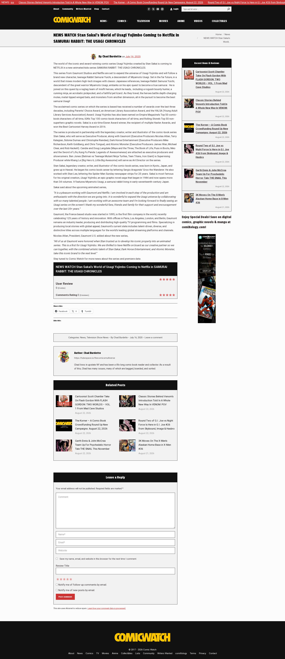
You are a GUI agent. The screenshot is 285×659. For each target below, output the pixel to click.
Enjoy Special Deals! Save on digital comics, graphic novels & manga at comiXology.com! (206, 222)
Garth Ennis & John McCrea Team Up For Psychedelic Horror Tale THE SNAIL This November (93, 444)
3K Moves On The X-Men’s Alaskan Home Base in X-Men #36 (154, 444)
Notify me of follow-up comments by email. (82, 584)
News (83, 337)
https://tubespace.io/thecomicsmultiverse (94, 358)
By (119, 337)
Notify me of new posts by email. (76, 590)
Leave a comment (153, 337)
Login (175, 9)
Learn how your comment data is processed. (107, 608)
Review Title (62, 565)
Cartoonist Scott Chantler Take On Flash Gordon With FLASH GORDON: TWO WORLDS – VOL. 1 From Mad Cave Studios (93, 402)
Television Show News (98, 337)
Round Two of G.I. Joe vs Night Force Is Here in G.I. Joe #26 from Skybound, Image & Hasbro (229, 2)
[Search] (228, 9)
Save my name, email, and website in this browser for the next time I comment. (98, 559)
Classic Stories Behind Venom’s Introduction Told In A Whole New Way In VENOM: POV (156, 400)
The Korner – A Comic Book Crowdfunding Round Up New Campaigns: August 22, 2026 (131, 2)
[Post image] (64, 401)
